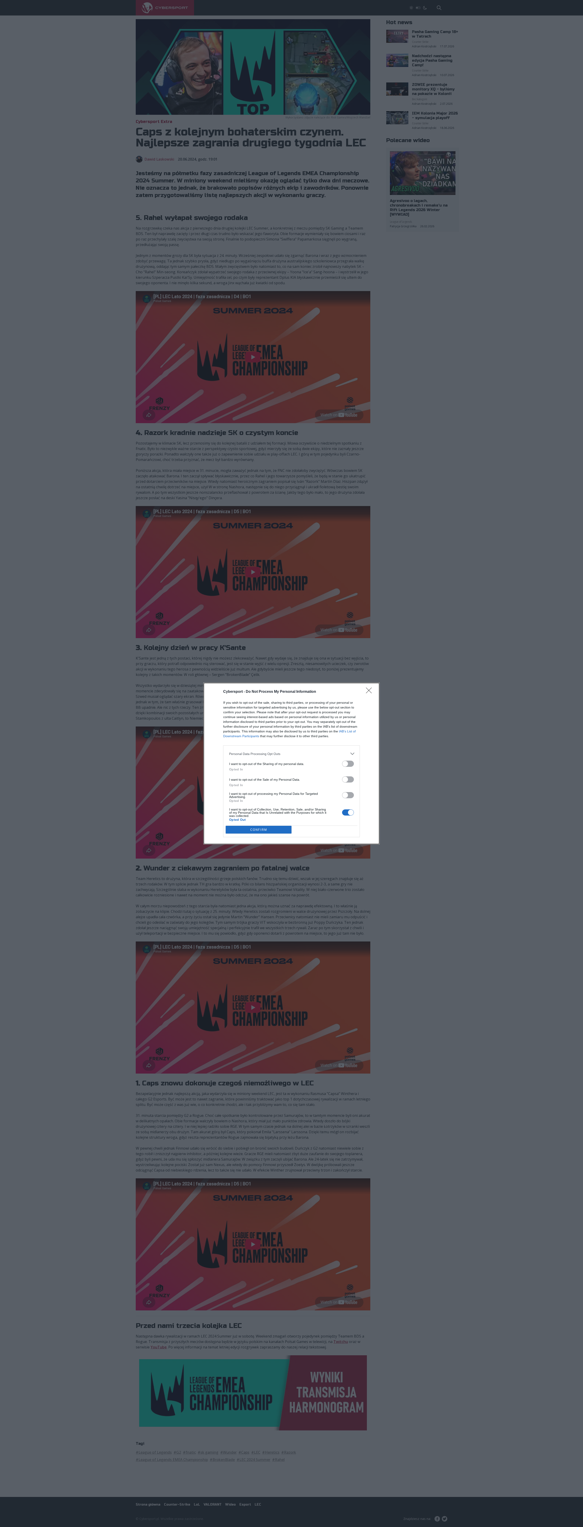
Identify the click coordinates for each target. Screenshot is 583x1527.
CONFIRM (258, 829)
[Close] (370, 692)
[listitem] (291, 753)
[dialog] (291, 763)
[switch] (348, 764)
